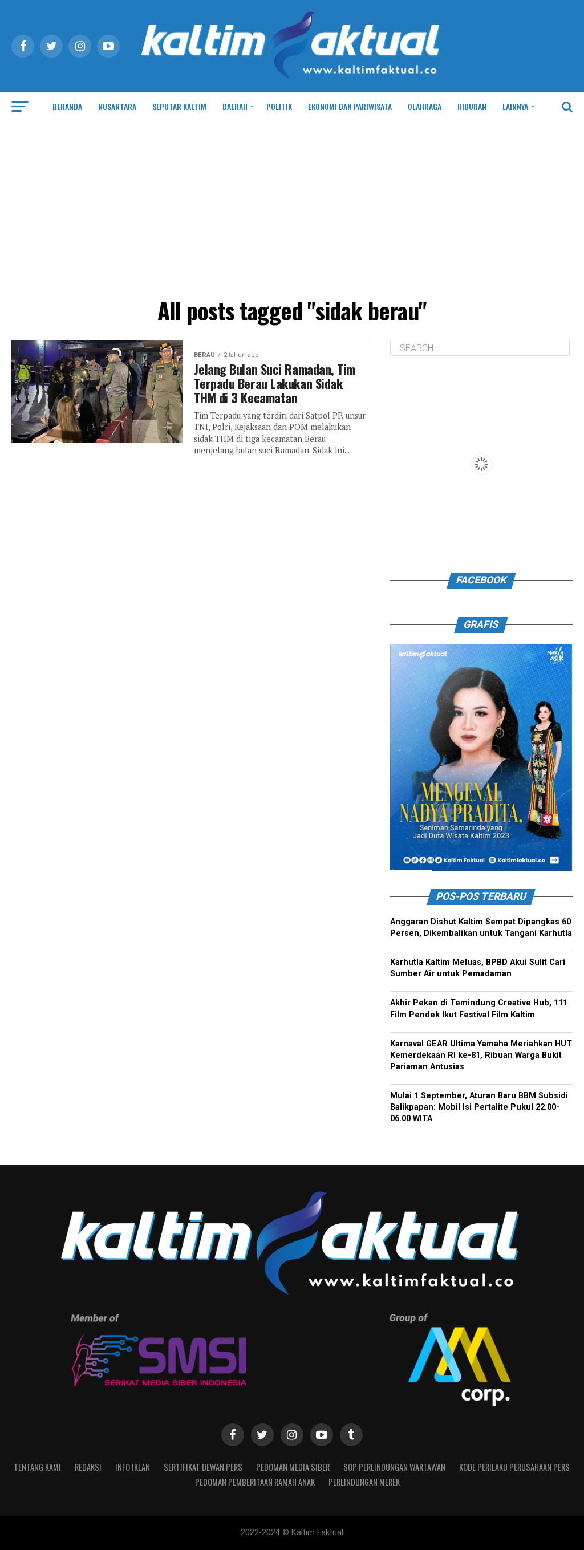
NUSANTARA (117, 106)
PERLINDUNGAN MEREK (364, 1482)
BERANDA (67, 106)
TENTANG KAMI (37, 1467)
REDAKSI (88, 1467)
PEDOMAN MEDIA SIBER (293, 1467)
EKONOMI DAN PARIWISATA (350, 106)
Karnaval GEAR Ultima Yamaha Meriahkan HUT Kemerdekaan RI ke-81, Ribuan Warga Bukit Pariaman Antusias (481, 1055)
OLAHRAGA (424, 106)
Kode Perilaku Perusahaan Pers (514, 1467)
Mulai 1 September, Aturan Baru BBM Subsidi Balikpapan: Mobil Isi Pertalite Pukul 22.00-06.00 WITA (479, 1107)
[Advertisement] (291, 206)
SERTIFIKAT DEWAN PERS (203, 1467)
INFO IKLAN (132, 1467)
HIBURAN (471, 106)
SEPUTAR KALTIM (179, 106)
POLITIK (279, 106)
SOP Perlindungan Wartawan (394, 1467)
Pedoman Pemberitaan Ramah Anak (255, 1482)
